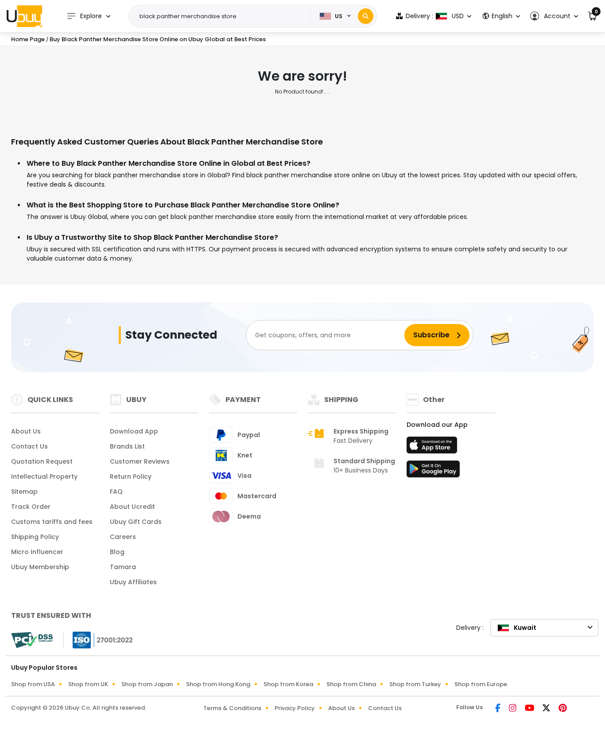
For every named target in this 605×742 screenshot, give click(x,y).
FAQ (116, 491)
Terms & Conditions (232, 708)
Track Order (30, 506)
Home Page (28, 39)
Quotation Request (42, 461)
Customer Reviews (140, 461)
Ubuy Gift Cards (136, 521)
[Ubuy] (24, 16)
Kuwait (525, 627)
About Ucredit (132, 506)
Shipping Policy (35, 536)
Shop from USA (33, 684)
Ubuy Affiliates (133, 582)
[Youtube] (530, 708)
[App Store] (433, 448)
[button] (553, 16)
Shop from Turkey (415, 684)
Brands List (127, 446)
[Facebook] (498, 708)
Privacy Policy (295, 708)
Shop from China (351, 684)
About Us (26, 431)
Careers (123, 536)
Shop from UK (88, 684)
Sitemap (24, 491)
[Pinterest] (562, 708)
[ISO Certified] (98, 639)
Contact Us (29, 446)
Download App (134, 431)
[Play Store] (433, 472)
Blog (117, 551)
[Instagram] (513, 708)
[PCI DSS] (32, 640)
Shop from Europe (480, 684)
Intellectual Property (44, 476)
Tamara (123, 566)
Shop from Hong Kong (218, 684)
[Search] (365, 16)
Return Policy (130, 476)
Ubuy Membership (40, 566)
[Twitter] (547, 708)
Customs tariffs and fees (52, 521)
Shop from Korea (288, 684)
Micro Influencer (37, 551)
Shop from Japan (147, 684)
